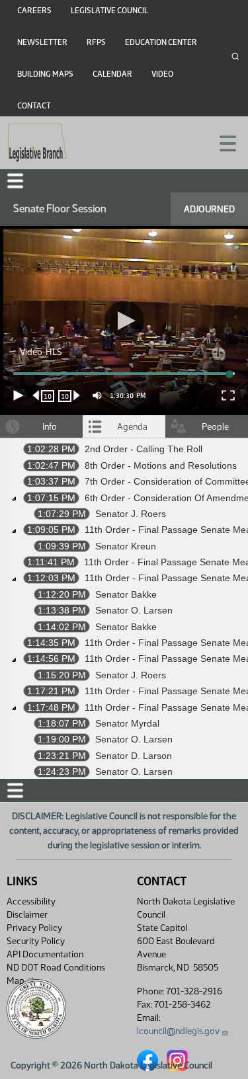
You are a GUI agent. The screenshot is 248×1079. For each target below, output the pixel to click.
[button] (124, 539)
